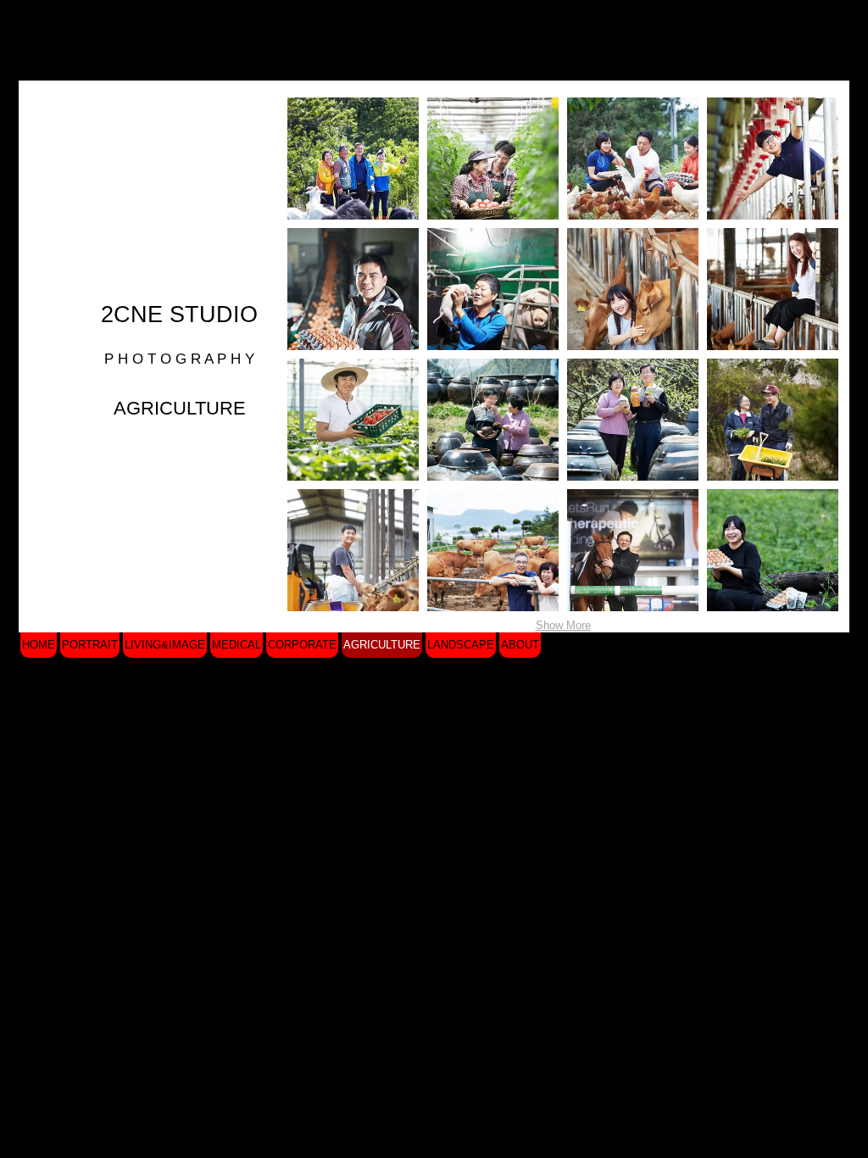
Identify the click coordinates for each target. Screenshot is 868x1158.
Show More (563, 625)
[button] (353, 158)
